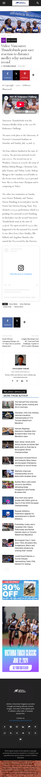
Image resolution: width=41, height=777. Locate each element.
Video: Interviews (11, 40)
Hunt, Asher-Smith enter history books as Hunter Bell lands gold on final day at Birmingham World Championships (27, 447)
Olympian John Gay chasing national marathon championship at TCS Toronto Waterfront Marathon (26, 418)
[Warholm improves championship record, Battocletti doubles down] (8, 474)
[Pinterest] (35, 727)
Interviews (6, 407)
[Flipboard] (10, 727)
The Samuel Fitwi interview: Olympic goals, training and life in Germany (26, 404)
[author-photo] (20, 365)
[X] (28, 381)
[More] (33, 75)
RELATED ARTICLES (14, 391)
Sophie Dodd (7, 307)
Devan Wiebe (13, 304)
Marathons (6, 418)
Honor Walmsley (25, 304)
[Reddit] (4, 733)
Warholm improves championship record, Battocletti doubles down (25, 473)
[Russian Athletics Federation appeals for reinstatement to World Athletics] (8, 514)
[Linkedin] (23, 381)
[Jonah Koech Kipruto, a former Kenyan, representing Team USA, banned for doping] (8, 559)
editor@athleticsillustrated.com (20, 720)
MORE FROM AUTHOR (16, 395)
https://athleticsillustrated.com (20, 372)
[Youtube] (20, 739)
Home (3, 35)
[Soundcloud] (23, 733)
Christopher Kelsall (9, 66)
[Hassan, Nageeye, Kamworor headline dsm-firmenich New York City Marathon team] (8, 431)
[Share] (17, 733)
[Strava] (29, 733)
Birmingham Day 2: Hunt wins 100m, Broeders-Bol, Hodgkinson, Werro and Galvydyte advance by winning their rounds (26, 545)
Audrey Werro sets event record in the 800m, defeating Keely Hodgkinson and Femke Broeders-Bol (25, 487)
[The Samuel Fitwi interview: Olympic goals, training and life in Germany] (8, 404)
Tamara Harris (18, 307)
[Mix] (29, 727)
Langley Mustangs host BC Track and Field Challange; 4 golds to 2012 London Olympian (30, 342)
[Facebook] (13, 381)
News (4, 447)
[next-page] (7, 569)
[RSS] (10, 733)
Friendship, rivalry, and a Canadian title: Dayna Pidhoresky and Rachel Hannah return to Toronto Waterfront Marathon (25, 529)
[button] (4, 3)
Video (9, 35)
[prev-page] (3, 569)
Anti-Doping (6, 561)
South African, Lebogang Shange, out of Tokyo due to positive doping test (11, 342)
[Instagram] (18, 381)
